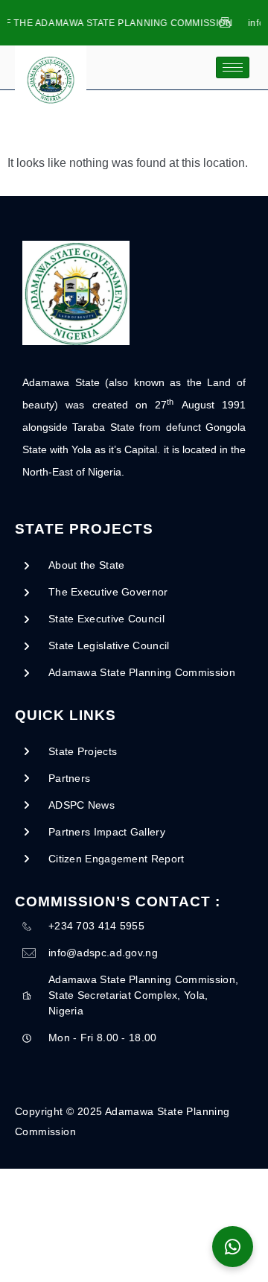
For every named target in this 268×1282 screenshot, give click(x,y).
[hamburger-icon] (232, 67)
